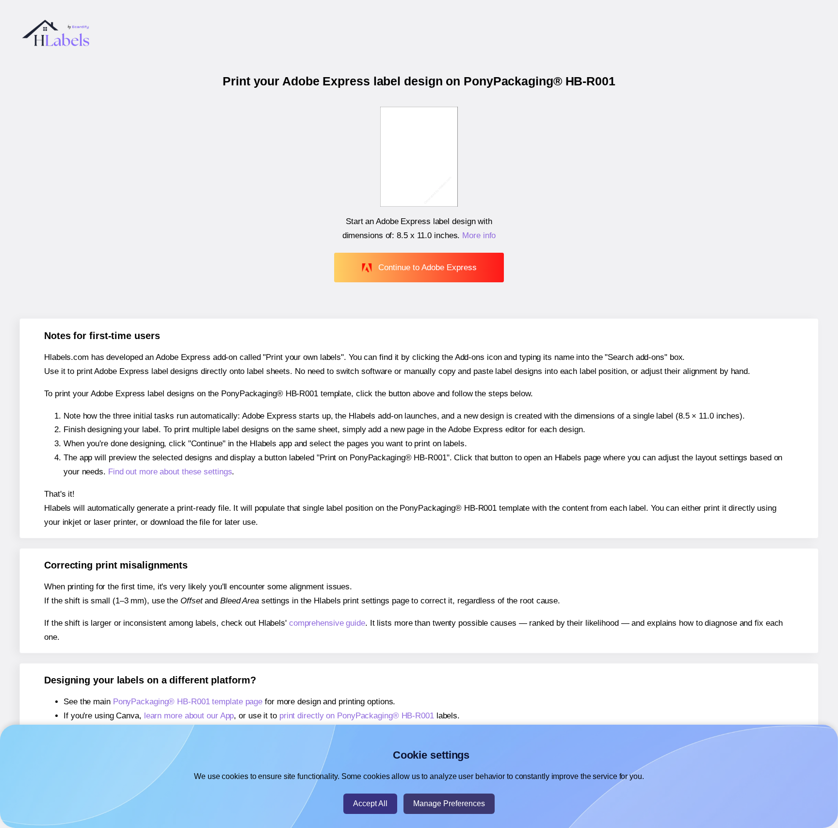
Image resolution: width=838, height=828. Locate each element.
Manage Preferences (449, 803)
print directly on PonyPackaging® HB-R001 (356, 715)
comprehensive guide (327, 623)
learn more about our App (189, 715)
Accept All (370, 803)
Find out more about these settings (170, 471)
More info (479, 235)
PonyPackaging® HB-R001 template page (187, 701)
